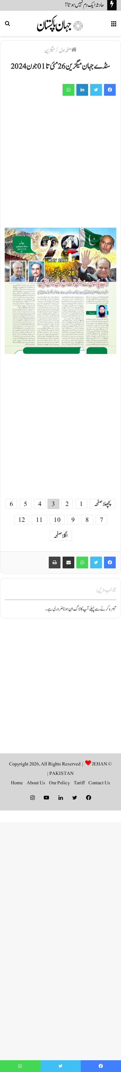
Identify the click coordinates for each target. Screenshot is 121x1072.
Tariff (79, 783)
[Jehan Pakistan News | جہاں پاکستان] (60, 23)
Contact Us (99, 783)
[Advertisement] (60, 164)
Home (17, 783)
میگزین (50, 51)
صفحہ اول (65, 51)
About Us (36, 783)
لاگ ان (74, 609)
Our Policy (59, 783)
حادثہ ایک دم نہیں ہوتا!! (84, 5)
